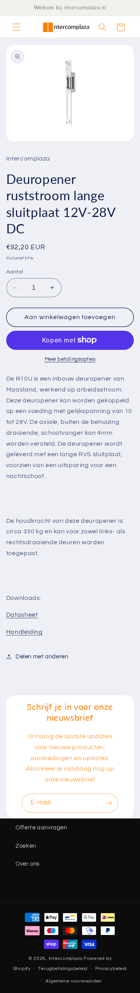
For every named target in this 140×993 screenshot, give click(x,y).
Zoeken (26, 846)
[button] (16, 27)
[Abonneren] (109, 803)
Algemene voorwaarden (74, 981)
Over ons (28, 864)
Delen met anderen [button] (42, 657)
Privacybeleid (111, 969)
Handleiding (24, 632)
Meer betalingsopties (70, 359)
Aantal (14, 272)
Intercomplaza (66, 958)
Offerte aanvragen (41, 828)
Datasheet (22, 615)
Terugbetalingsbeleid (63, 969)
